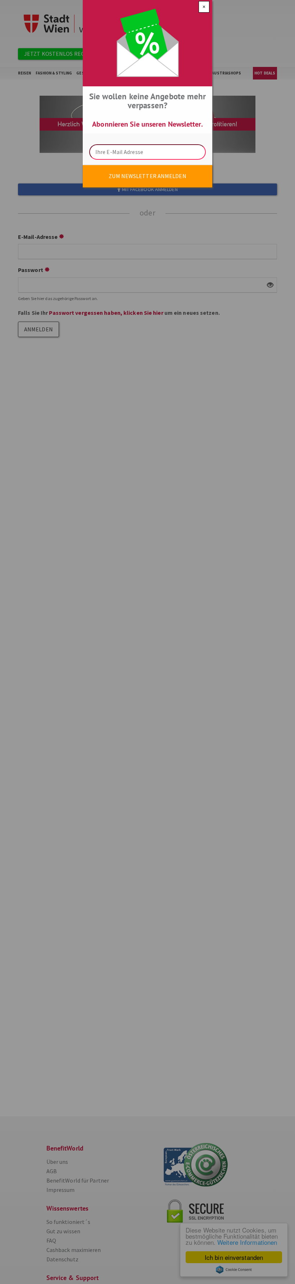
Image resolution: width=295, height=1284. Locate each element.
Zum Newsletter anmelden (147, 176)
